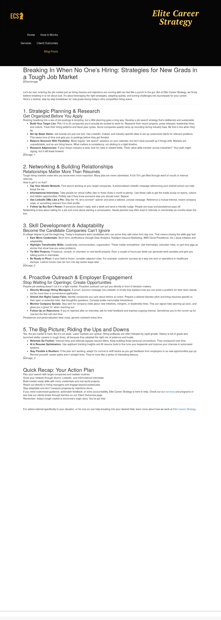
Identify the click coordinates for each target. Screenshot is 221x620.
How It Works (49, 35)
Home (31, 35)
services (170, 391)
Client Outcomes (47, 43)
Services (26, 43)
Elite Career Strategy (184, 409)
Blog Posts (51, 51)
